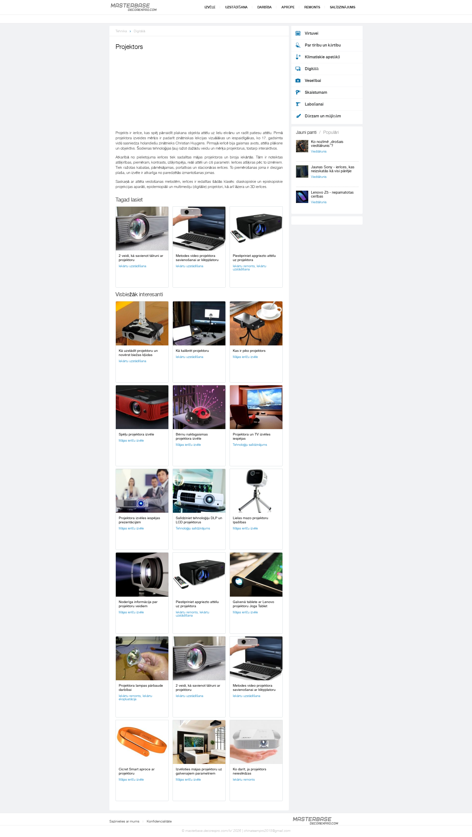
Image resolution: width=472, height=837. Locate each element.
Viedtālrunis (318, 151)
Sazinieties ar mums (124, 821)
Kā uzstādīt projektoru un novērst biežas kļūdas (138, 353)
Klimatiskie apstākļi (322, 57)
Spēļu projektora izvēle (136, 434)
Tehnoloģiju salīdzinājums (250, 445)
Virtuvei (311, 33)
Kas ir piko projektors (249, 351)
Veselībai (313, 80)
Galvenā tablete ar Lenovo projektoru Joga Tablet (253, 604)
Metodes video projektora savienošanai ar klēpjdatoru (197, 258)
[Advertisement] (199, 88)
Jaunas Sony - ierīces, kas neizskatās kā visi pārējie (332, 169)
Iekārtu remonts (244, 266)
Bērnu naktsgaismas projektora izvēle (192, 436)
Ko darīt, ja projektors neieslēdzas (249, 771)
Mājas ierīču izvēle (245, 357)
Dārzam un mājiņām (323, 116)
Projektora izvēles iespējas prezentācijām (139, 520)
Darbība (264, 7)
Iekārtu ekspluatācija (135, 697)
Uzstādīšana (236, 7)
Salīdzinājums (342, 7)
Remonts (312, 7)
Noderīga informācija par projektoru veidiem (138, 604)
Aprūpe (288, 7)
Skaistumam (316, 92)
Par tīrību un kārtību (323, 45)
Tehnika (121, 31)
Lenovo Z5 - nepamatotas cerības (332, 194)
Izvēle (210, 7)
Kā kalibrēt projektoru (192, 351)
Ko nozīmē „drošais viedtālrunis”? (327, 144)
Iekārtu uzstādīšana (132, 266)
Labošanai (314, 104)
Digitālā (139, 31)
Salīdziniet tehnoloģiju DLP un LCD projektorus (199, 520)
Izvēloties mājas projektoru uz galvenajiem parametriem (199, 771)
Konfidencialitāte (159, 821)
